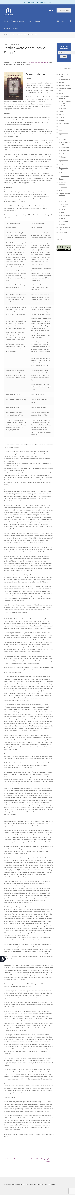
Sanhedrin (63, 108)
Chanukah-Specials (64, 85)
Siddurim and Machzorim (62, 183)
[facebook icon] (49, 10)
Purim (60, 130)
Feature (61, 93)
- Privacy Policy (19, 1184)
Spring (60, 190)
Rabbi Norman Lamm (65, 165)
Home (6, 21)
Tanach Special (65, 221)
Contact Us (38, 21)
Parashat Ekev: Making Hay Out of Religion (41, 1160)
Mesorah (61, 111)
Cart (30, 21)
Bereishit (63, 201)
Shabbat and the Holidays (63, 169)
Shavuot (61, 179)
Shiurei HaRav (65, 150)
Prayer (60, 127)
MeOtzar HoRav (65, 147)
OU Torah (61, 117)
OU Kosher (37, 1184)
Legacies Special (65, 79)
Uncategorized (63, 232)
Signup (64, 56)
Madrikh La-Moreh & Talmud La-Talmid (66, 103)
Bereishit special (65, 205)
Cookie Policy (29, 1184)
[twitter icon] (52, 10)
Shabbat (63, 173)
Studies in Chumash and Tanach (64, 194)
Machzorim (64, 187)
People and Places (64, 123)
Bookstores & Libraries (11, 28)
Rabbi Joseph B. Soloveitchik (63, 138)
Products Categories (17, 21)
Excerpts (13, 35)
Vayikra (63, 224)
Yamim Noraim (65, 176)
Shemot (63, 218)
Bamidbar (63, 198)
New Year (61, 114)
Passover (61, 120)
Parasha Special (65, 215)
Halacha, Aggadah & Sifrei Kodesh (64, 97)
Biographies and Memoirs (63, 75)
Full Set (63, 212)
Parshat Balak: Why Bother (15, 1159)
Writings (63, 157)
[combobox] (64, 10)
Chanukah (61, 82)
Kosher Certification (48, 1184)
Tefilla (62, 154)
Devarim (63, 209)
